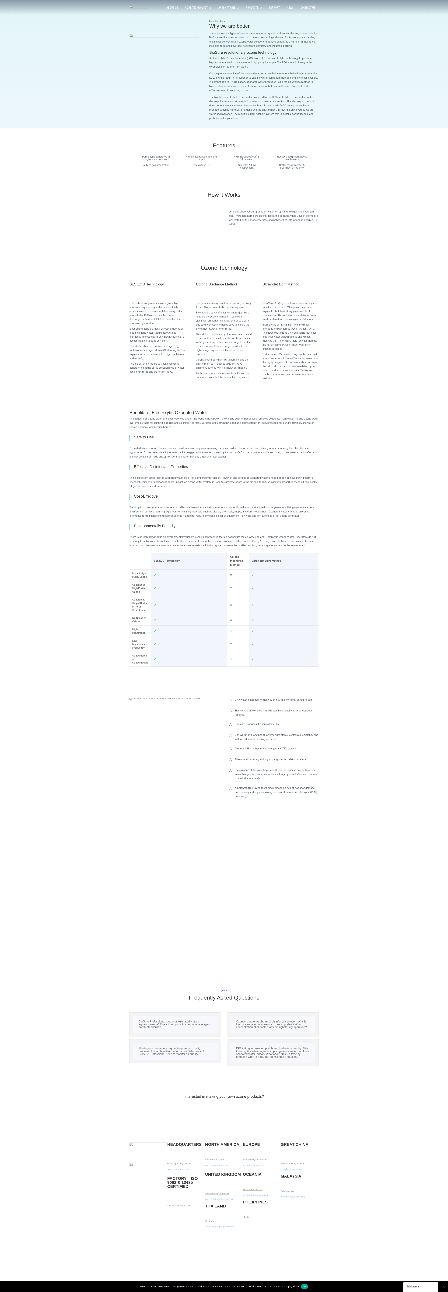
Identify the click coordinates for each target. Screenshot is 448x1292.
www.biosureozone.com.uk (219, 1199)
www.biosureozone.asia (293, 1196)
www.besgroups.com (178, 1169)
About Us (172, 7)
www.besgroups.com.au (255, 1195)
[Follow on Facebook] (132, 1188)
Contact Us (308, 7)
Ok (304, 1286)
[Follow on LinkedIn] (146, 1188)
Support (274, 7)
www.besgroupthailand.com (219, 1226)
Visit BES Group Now (224, 1110)
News (290, 7)
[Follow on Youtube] (139, 1188)
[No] (443, 1286)
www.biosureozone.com (217, 1165)
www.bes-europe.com (254, 1165)
